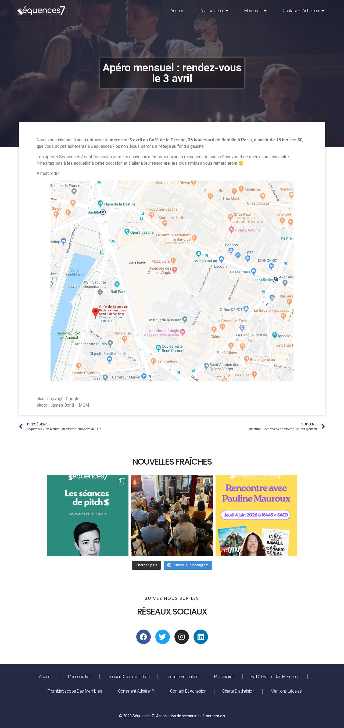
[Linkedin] (201, 637)
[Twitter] (162, 637)
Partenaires (224, 676)
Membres (252, 10)
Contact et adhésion (301, 10)
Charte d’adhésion (238, 691)
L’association (211, 10)
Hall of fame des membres (274, 676)
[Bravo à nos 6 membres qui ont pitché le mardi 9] (87, 515)
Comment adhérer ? (136, 691)
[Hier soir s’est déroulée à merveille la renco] (172, 515)
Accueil (176, 10)
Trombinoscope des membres (75, 691)
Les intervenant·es (182, 676)
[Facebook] (143, 637)
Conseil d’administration (128, 676)
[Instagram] (181, 637)
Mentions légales (286, 691)
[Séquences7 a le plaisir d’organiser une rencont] (256, 515)
